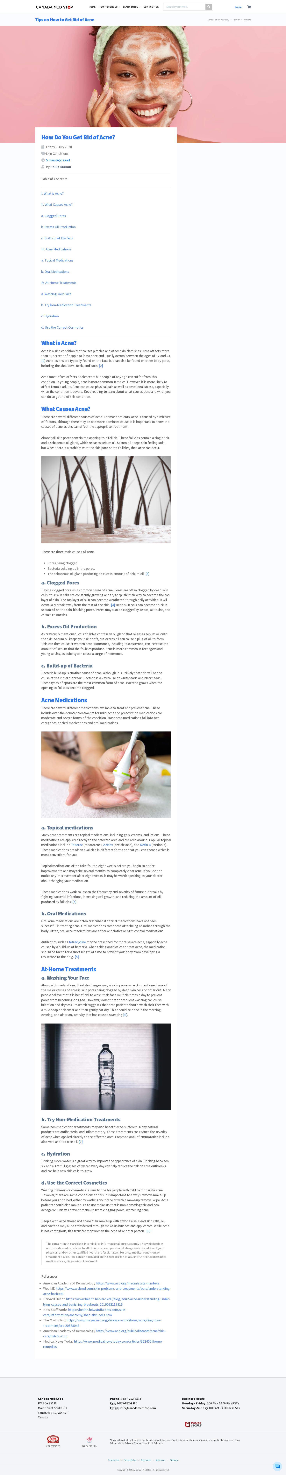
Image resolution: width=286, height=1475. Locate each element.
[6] (125, 1014)
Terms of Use (113, 1460)
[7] (81, 1141)
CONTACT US (151, 7)
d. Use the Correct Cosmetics (62, 327)
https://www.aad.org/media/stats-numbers (127, 1283)
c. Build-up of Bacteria (57, 238)
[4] (113, 605)
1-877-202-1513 (130, 1399)
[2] (101, 365)
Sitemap (174, 1460)
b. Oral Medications (55, 271)
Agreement (160, 1460)
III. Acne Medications (56, 249)
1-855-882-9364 (127, 1403)
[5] (74, 901)
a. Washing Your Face (56, 294)
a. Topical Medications (57, 260)
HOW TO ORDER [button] (108, 7)
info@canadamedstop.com (138, 1408)
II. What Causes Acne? (56, 204)
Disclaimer (146, 1460)
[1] (43, 360)
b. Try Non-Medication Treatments (66, 305)
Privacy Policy (130, 1460)
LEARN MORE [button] (131, 7)
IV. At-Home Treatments (58, 282)
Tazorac (77, 844)
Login (238, 7)
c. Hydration (50, 316)
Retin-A (145, 844)
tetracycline (77, 942)
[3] (147, 573)
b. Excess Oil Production (58, 227)
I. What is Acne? (52, 193)
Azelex (108, 844)
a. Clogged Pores (53, 215)
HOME (92, 7)
